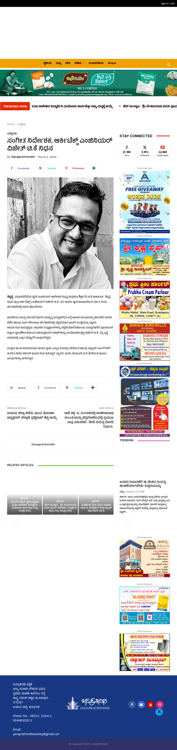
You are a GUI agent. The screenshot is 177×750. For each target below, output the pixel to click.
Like (127, 146)
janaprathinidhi (23, 156)
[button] (168, 64)
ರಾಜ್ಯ (122, 492)
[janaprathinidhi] (19, 445)
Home (11, 124)
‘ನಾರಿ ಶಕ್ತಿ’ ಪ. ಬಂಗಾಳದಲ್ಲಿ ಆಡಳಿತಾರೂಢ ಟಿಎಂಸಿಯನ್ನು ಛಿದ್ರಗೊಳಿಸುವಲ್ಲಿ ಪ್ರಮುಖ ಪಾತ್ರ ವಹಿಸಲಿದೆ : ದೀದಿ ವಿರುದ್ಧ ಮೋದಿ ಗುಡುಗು (89, 420)
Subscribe (162, 146)
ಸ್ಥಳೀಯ (24, 498)
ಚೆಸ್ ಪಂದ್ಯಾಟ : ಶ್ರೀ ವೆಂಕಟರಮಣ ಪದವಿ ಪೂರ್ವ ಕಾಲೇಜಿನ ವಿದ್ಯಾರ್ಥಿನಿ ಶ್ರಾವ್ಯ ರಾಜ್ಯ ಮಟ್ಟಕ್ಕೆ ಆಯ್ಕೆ (60, 508)
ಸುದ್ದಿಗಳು (21, 124)
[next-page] (16, 522)
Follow (145, 146)
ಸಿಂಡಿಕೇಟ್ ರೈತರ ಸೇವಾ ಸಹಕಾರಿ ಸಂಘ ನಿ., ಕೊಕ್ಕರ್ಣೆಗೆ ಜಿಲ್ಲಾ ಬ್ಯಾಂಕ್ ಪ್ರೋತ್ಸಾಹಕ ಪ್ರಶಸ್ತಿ (96, 508)
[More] (93, 168)
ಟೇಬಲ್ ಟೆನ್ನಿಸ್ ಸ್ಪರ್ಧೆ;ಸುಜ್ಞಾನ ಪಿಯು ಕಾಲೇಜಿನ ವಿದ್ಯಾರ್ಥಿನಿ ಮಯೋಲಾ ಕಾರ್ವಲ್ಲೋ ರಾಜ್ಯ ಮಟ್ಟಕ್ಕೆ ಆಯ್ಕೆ (24, 506)
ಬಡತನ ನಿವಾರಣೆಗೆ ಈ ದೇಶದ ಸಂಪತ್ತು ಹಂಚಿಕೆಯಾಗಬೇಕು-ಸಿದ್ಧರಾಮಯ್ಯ (143, 484)
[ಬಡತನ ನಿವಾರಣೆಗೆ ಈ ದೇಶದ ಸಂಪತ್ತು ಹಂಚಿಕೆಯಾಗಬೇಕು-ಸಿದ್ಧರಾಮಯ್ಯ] (145, 463)
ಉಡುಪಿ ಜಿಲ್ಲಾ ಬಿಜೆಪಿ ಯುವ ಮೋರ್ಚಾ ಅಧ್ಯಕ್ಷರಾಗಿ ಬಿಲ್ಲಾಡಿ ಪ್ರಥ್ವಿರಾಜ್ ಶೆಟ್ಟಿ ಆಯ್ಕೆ (32, 416)
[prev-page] (10, 522)
